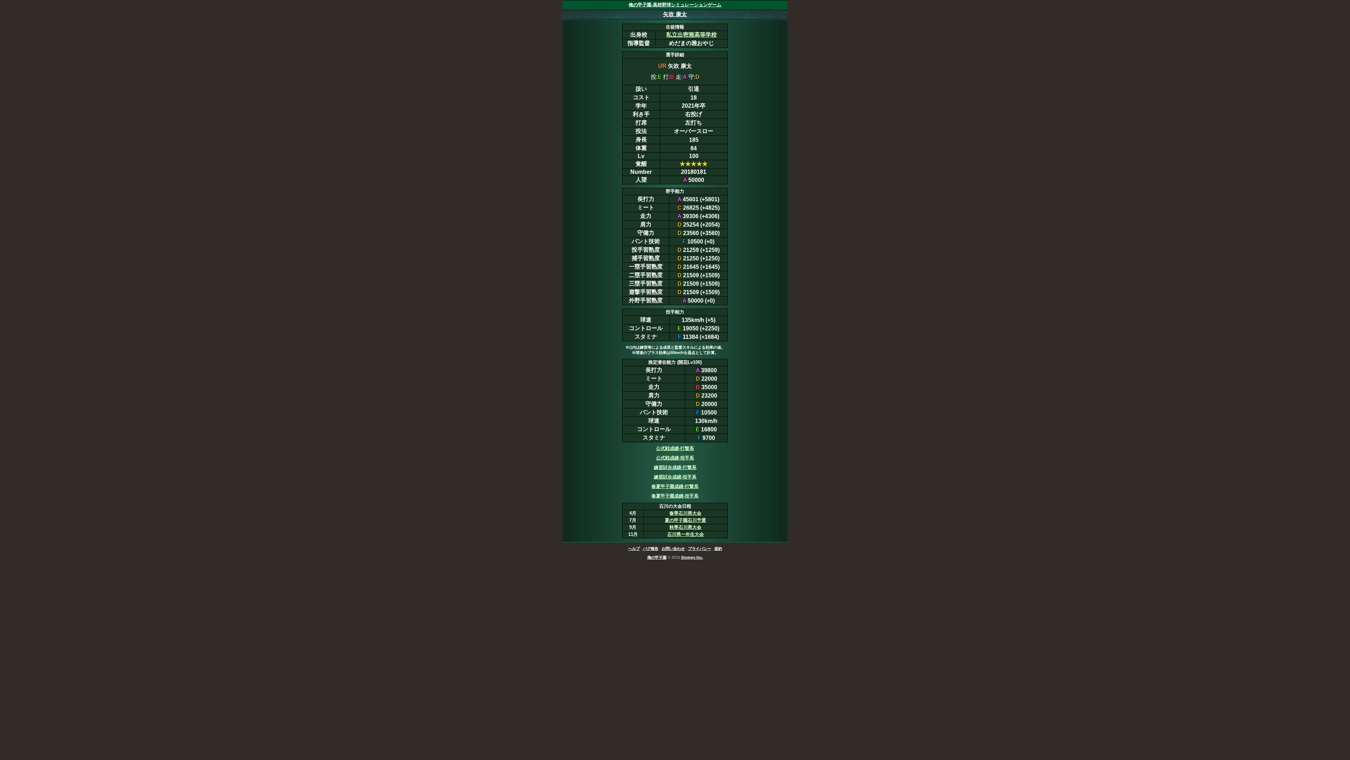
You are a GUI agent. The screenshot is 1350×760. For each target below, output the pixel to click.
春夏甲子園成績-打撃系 (675, 486)
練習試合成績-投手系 (675, 477)
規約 (718, 548)
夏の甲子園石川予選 (685, 520)
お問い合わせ (673, 548)
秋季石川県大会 (685, 527)
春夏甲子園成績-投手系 (675, 496)
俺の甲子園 (657, 557)
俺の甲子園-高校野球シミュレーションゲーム (675, 4)
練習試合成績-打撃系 (675, 467)
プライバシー (699, 548)
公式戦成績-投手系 (675, 458)
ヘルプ (634, 548)
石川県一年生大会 (685, 534)
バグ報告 (650, 548)
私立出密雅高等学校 (691, 35)
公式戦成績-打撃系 (675, 448)
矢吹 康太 (675, 14)
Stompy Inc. (692, 557)
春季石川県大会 (685, 513)
